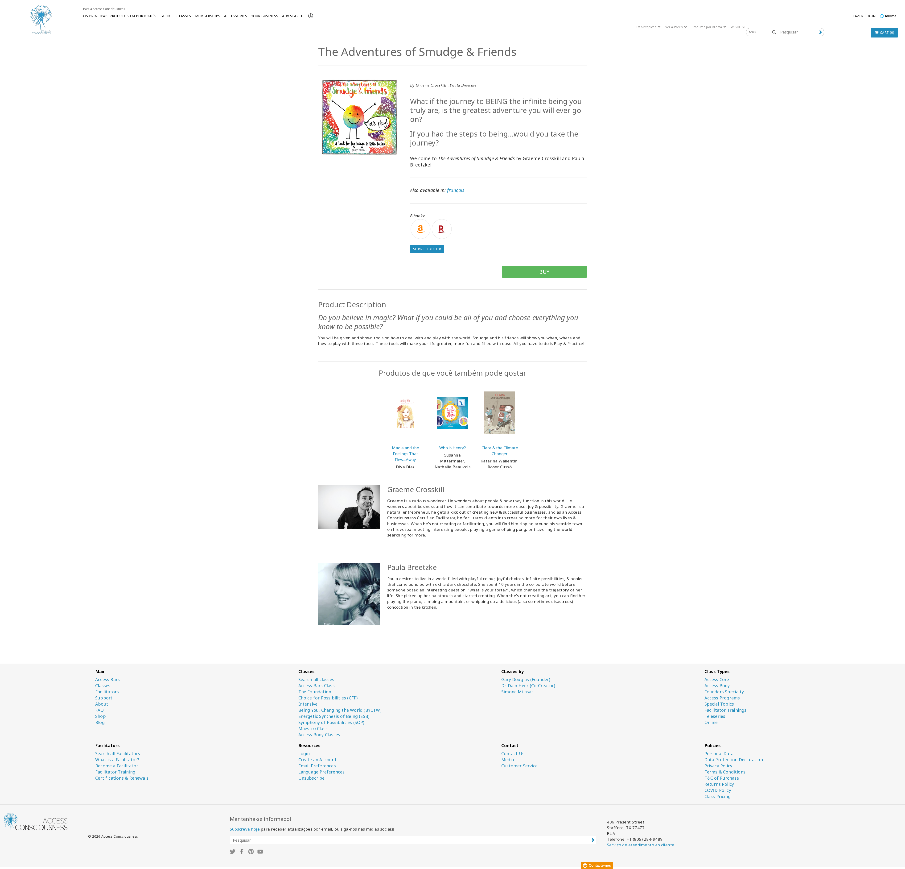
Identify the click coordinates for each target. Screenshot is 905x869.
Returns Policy (719, 784)
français (455, 190)
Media (507, 759)
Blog (100, 722)
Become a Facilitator (116, 765)
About (101, 704)
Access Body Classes (319, 734)
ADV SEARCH (292, 16)
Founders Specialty (724, 691)
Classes (102, 685)
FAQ (99, 710)
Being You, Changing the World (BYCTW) (339, 710)
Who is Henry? (452, 447)
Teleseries (714, 716)
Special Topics (719, 704)
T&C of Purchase (721, 778)
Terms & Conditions (725, 771)
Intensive (308, 704)
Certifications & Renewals (121, 778)
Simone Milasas (517, 691)
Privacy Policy (718, 765)
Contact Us (512, 753)
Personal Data (719, 753)
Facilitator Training (115, 771)
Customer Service (519, 765)
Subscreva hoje (245, 829)
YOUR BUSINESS (264, 16)
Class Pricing (717, 796)
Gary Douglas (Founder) (525, 679)
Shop (100, 716)
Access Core (716, 679)
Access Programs (722, 697)
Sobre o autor (427, 249)
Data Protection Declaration (733, 759)
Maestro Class (313, 728)
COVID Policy (717, 790)
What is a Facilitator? (117, 759)
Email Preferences (317, 765)
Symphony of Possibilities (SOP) (331, 722)
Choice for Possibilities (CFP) (328, 697)
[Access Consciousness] (41, 19)
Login (304, 753)
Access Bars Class (316, 685)
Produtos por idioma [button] (707, 27)
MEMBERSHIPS (207, 16)
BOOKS (166, 16)
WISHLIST (738, 27)
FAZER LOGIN (864, 16)
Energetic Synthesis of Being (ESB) (334, 716)
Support (103, 697)
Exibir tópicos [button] (647, 27)
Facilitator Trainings (725, 710)
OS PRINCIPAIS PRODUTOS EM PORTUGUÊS (119, 16)
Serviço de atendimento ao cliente (641, 845)
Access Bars (107, 679)
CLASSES (184, 16)
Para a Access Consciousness (104, 9)
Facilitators (107, 691)
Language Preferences (321, 771)
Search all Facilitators (117, 753)
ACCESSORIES (235, 16)
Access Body (717, 685)
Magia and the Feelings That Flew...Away (405, 453)
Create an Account (317, 759)
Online (711, 722)
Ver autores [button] (674, 27)
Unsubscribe (311, 778)
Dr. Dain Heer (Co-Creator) (528, 685)
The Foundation (314, 691)
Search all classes (316, 679)
